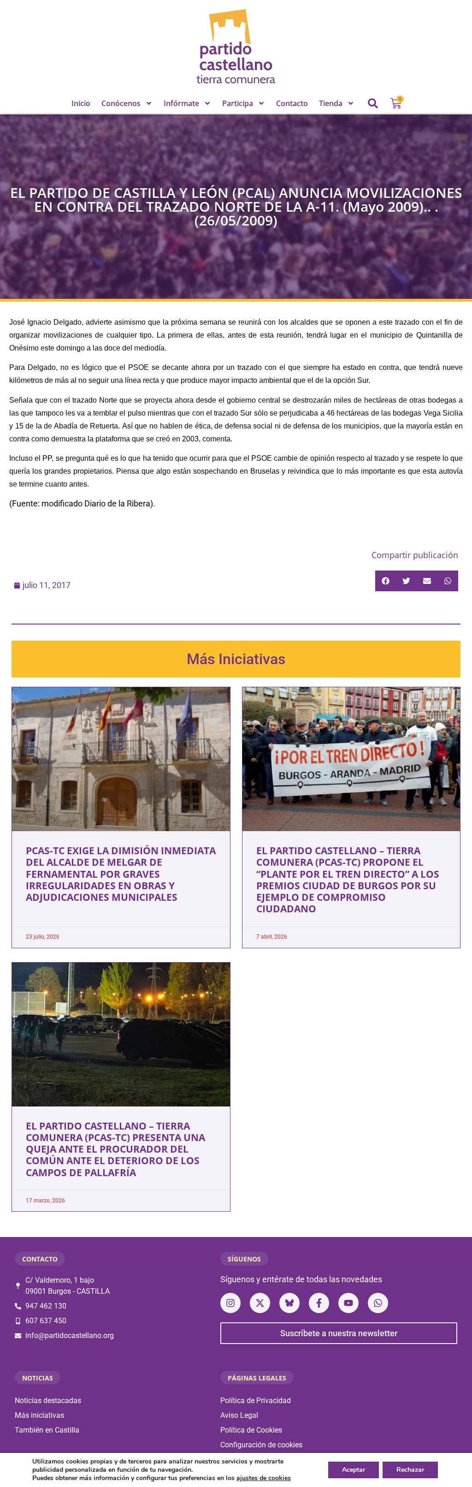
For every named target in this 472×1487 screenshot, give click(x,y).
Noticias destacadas (48, 1400)
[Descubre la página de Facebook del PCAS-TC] (319, 1303)
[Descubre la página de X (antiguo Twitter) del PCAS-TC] (260, 1303)
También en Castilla (47, 1430)
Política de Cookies (251, 1430)
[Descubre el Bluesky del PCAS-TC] (289, 1303)
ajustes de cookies (263, 1478)
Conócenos (121, 103)
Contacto (292, 103)
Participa (237, 103)
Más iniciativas (39, 1415)
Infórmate (181, 103)
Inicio (80, 103)
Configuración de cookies (261, 1444)
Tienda (330, 103)
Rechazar (410, 1469)
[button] (373, 103)
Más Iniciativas (236, 659)
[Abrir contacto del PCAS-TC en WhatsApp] (378, 1303)
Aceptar (353, 1469)
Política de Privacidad (255, 1400)
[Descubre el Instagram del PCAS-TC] (230, 1303)
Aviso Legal (239, 1415)
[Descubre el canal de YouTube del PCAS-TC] (348, 1303)
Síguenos (244, 1259)
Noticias (37, 1378)
